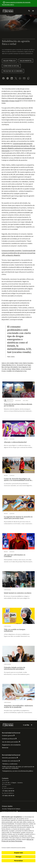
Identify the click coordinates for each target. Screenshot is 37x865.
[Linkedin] (11, 78)
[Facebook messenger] (7, 78)
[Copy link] (28, 78)
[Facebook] (3, 78)
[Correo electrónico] (24, 78)
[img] (8, 11)
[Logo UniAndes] (8, 11)
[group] (18, 399)
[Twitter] (15, 78)
